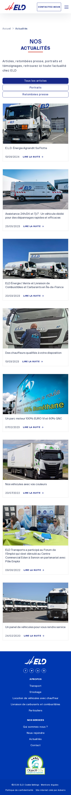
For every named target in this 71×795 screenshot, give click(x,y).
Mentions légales (50, 785)
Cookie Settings (32, 785)
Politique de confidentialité (19, 790)
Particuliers (35, 710)
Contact (35, 745)
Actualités (35, 739)
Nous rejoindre (36, 733)
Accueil (6, 28)
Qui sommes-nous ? (35, 726)
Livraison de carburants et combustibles (35, 704)
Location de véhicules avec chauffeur (35, 698)
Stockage (35, 692)
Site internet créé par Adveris (51, 790)
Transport (35, 686)
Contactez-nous (49, 7)
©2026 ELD (18, 785)
